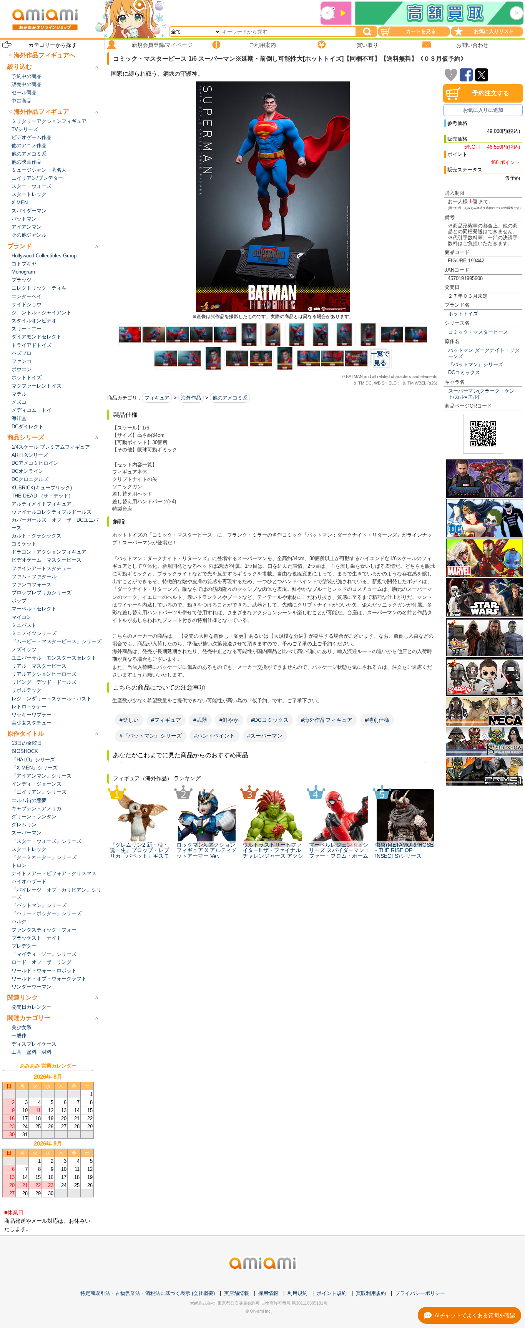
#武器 (200, 720)
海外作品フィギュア (41, 111)
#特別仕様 (377, 720)
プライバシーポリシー (420, 1293)
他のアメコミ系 (230, 398)
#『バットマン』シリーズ (151, 736)
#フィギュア (166, 720)
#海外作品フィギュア (326, 720)
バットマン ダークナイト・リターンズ (484, 353)
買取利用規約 (371, 1293)
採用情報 (268, 1293)
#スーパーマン (264, 736)
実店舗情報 (236, 1293)
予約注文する (490, 93)
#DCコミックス (270, 720)
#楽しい (129, 720)
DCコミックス (464, 372)
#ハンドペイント (214, 736)
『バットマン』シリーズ (475, 364)
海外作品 (191, 398)
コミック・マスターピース (478, 332)
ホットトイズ (463, 314)
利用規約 (297, 1293)
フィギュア (157, 398)
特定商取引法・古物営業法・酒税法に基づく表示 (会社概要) (147, 1293)
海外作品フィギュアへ (44, 55)
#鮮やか (229, 720)
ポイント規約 (332, 1293)
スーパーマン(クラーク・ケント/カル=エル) (481, 394)
